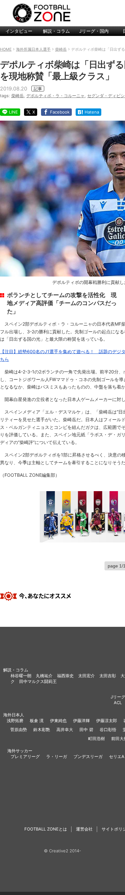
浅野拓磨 (15, 720)
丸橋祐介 (44, 675)
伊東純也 (58, 720)
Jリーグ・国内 (94, 31)
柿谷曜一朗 (21, 675)
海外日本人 (13, 714)
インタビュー (18, 31)
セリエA (116, 756)
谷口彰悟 (108, 729)
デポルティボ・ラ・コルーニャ (55, 95)
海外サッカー (19, 750)
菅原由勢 (18, 729)
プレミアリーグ (25, 756)
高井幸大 (64, 729)
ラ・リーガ (56, 756)
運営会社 (84, 828)
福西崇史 (65, 675)
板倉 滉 (37, 720)
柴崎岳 (17, 95)
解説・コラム (56, 31)
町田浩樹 (96, 738)
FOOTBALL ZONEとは (45, 828)
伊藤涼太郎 (106, 720)
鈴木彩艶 (41, 729)
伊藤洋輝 (81, 720)
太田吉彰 (107, 675)
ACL (118, 702)
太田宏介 (86, 675)
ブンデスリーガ (88, 756)
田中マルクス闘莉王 (38, 681)
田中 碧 (86, 729)
